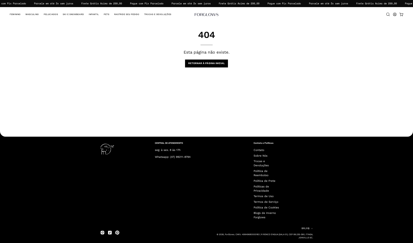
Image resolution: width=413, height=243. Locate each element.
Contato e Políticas (263, 143)
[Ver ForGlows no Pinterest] (117, 232)
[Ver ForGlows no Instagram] (102, 232)
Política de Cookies (266, 207)
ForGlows (229, 234)
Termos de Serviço (266, 201)
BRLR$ (305, 228)
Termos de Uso (264, 196)
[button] (73, 14)
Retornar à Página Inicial (206, 63)
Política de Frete (264, 180)
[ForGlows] (206, 14)
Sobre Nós (260, 155)
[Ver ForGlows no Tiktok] (109, 232)
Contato (259, 150)
